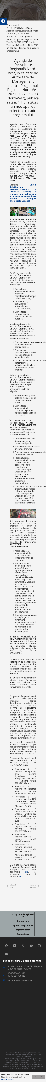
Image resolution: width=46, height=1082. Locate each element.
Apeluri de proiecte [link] (23, 925)
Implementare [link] (22, 929)
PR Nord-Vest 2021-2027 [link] (18, 27)
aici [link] (26, 871)
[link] (3, 21)
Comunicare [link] (22, 934)
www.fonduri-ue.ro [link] (28, 1068)
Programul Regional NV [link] (23, 915)
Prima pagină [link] (13, 25)
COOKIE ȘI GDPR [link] (7, 1079)
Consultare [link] (23, 921)
